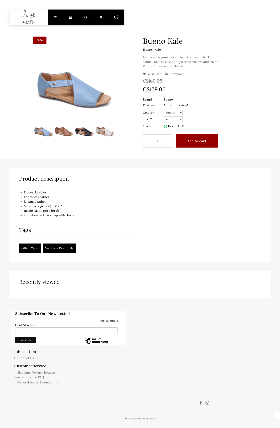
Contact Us (25, 358)
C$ (116, 17)
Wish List (154, 74)
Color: (148, 112)
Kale (157, 49)
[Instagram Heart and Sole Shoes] (209, 402)
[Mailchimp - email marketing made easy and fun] (97, 343)
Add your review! (176, 105)
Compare (176, 74)
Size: (147, 119)
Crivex (152, 418)
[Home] (29, 17)
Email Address (25, 325)
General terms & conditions (37, 382)
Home (147, 49)
